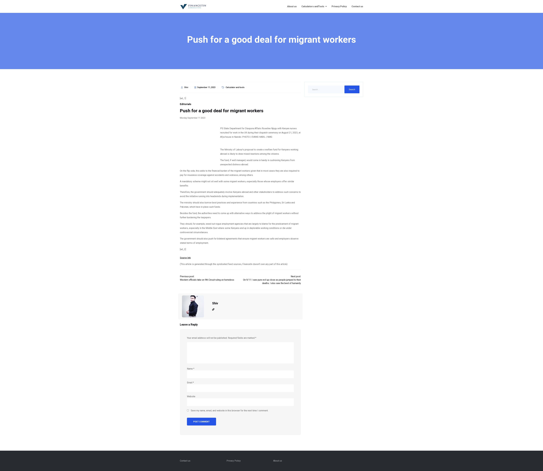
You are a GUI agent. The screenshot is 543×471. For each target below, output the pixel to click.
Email (190, 382)
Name (190, 368)
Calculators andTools (312, 6)
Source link (185, 257)
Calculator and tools (235, 87)
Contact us (357, 6)
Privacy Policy (339, 6)
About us (292, 6)
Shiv (186, 87)
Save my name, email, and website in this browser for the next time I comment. (229, 410)
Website (191, 396)
